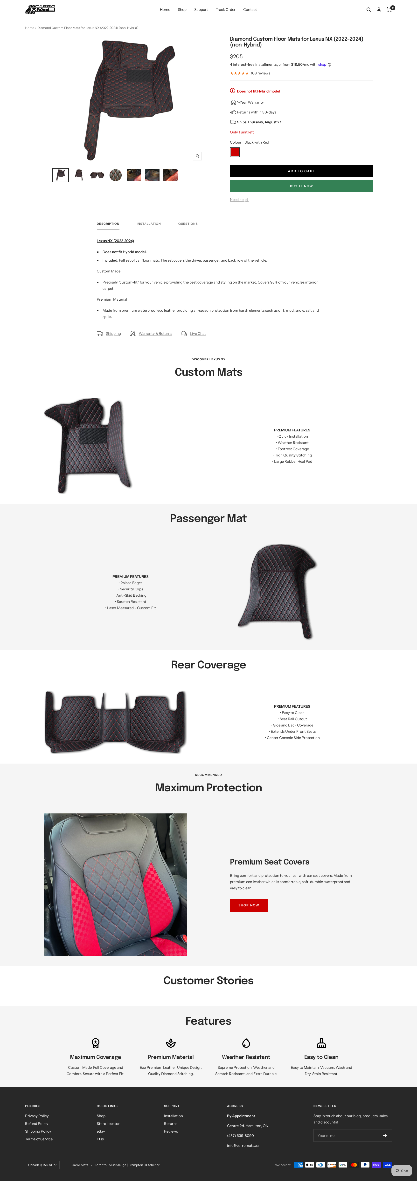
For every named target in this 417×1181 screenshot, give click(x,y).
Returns (170, 1123)
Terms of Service (39, 1139)
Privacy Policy (37, 1116)
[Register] (385, 1135)
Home (165, 9)
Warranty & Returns (155, 333)
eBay (101, 1131)
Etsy (100, 1139)
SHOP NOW (248, 905)
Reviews (171, 1131)
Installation (149, 223)
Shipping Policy (38, 1131)
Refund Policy (36, 1123)
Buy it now (301, 186)
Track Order (226, 9)
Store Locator (108, 1123)
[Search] (369, 9)
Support (201, 9)
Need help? (239, 199)
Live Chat (198, 333)
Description (108, 223)
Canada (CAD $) (40, 1165)
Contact (250, 9)
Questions (188, 223)
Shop (182, 9)
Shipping (113, 333)
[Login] (379, 9)
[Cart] (389, 9)
